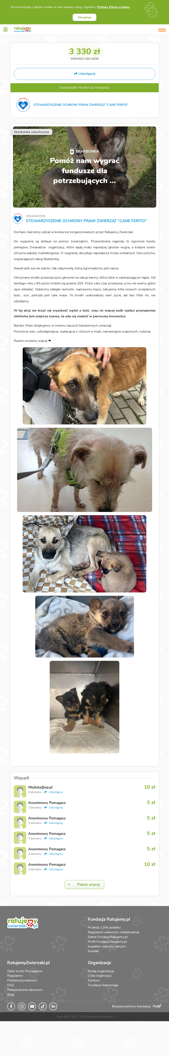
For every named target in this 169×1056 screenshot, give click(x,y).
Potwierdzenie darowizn (24, 990)
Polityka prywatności (22, 980)
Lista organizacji (99, 975)
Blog (10, 994)
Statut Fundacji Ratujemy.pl (108, 937)
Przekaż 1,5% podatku (104, 927)
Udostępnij (55, 792)
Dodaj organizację (101, 971)
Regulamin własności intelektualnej (113, 932)
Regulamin (15, 975)
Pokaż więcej (88, 884)
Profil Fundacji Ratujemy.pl (107, 941)
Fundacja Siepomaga (103, 985)
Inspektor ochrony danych (107, 946)
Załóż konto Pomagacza (24, 971)
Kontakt (93, 951)
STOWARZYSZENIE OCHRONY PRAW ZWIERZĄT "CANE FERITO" (86, 221)
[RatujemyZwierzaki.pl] (23, 28)
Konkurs (94, 980)
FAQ (10, 985)
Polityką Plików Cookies (113, 7)
